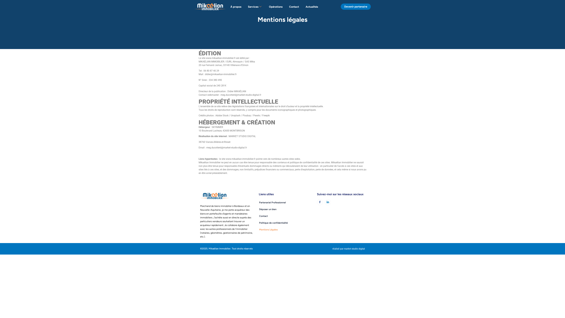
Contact (294, 6)
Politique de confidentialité (273, 222)
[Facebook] (320, 202)
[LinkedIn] (328, 202)
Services (253, 6)
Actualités (312, 6)
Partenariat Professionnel (272, 202)
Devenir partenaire (355, 6)
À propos (235, 6)
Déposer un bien (267, 209)
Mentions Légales (268, 229)
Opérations (275, 6)
